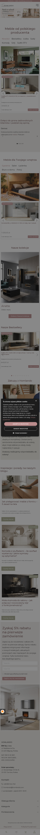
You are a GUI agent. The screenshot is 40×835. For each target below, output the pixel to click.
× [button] (36, 400)
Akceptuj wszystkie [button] (20, 424)
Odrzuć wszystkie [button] (20, 428)
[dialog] (20, 417)
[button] (20, 433)
